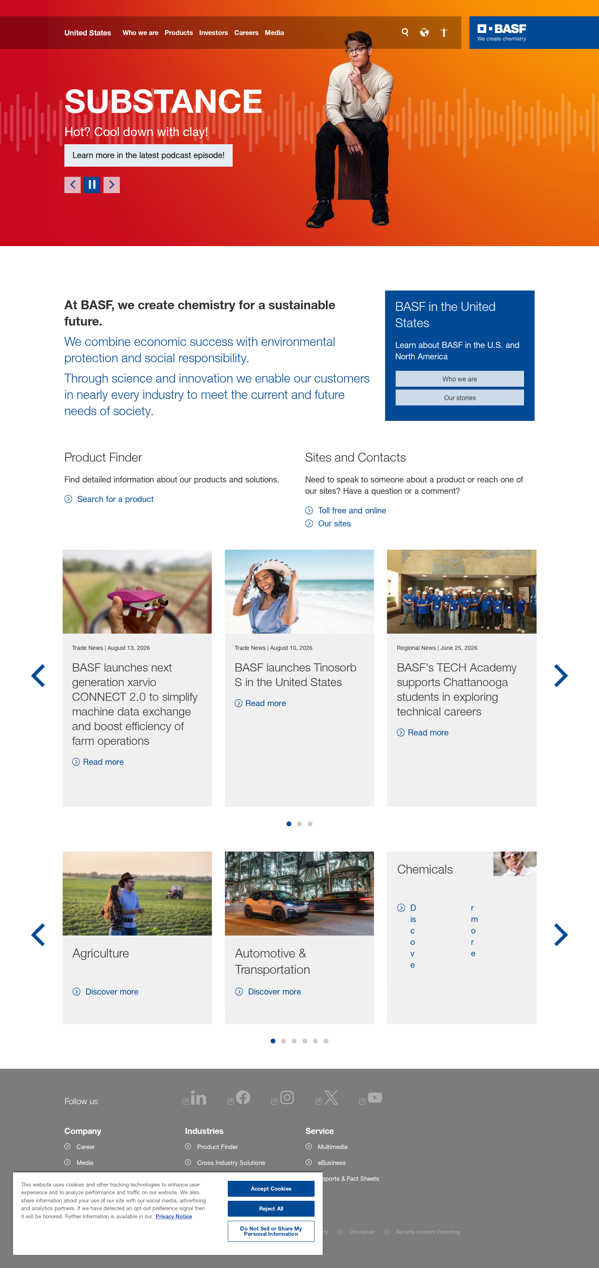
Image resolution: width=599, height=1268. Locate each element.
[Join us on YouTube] (371, 1102)
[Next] (112, 185)
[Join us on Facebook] (239, 1102)
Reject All (271, 1208)
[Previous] (72, 185)
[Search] (405, 32)
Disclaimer (362, 1231)
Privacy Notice (174, 1216)
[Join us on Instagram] (283, 1102)
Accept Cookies (271, 1188)
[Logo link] (502, 33)
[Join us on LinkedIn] (194, 1102)
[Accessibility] (444, 32)
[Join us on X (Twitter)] (327, 1102)
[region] (168, 1213)
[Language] (424, 32)
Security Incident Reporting (428, 1231)
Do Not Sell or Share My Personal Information (271, 1231)
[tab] (288, 823)
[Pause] (92, 185)
